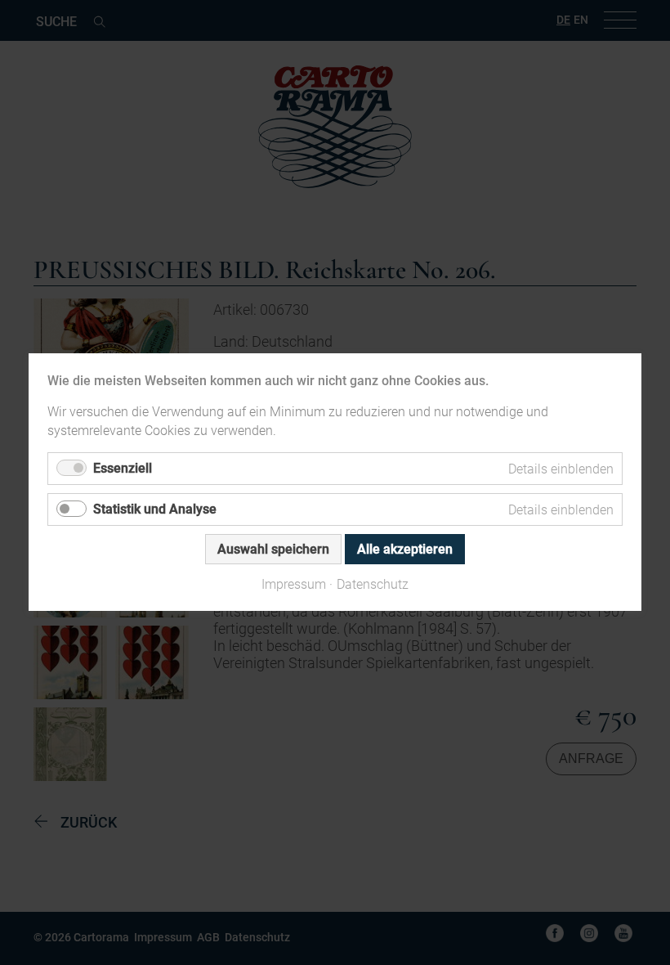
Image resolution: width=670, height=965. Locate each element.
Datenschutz (373, 585)
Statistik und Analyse (155, 510)
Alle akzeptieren (405, 550)
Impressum (293, 585)
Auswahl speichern (273, 550)
